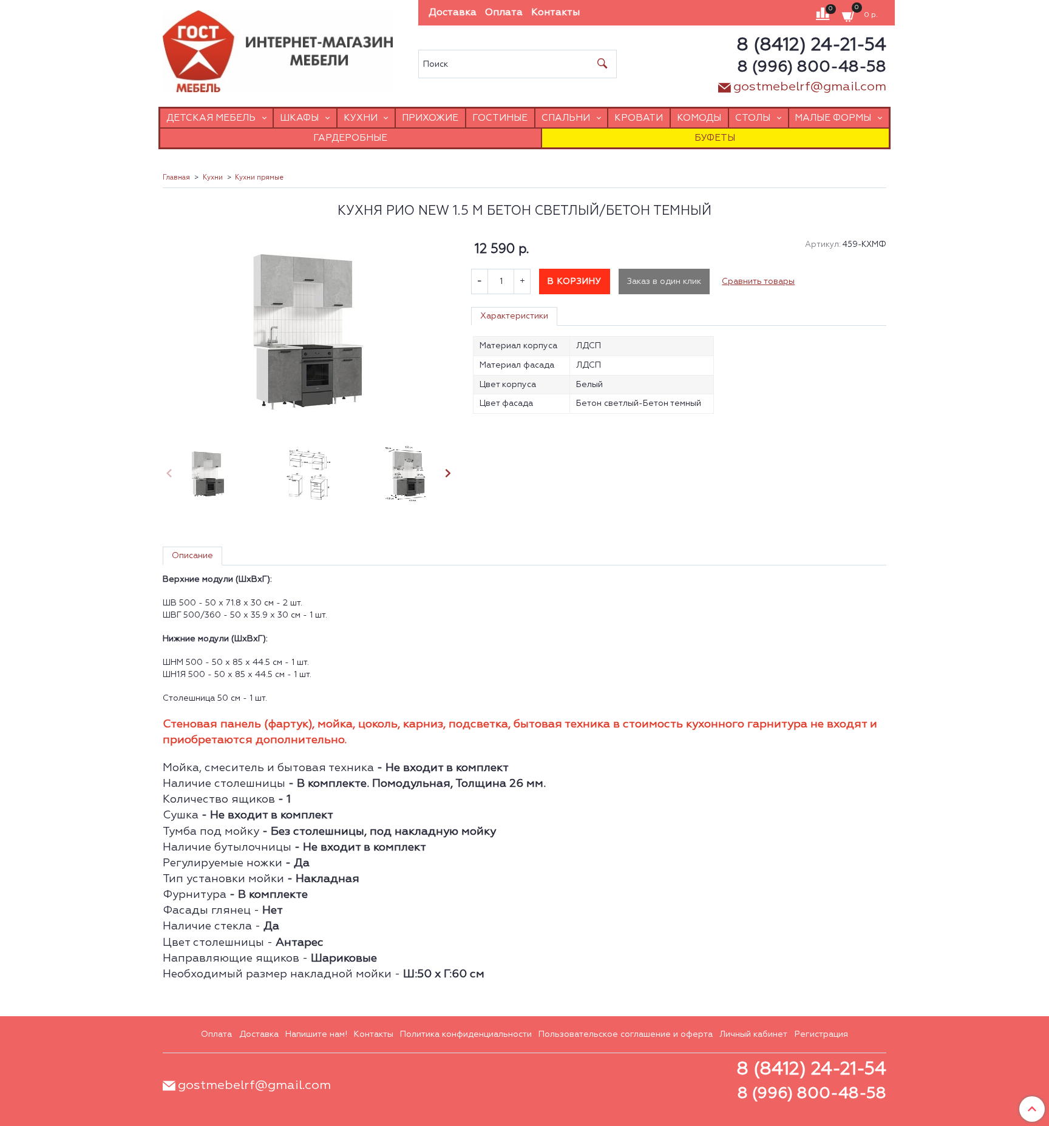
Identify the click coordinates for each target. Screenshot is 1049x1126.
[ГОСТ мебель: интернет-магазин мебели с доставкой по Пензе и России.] (278, 48)
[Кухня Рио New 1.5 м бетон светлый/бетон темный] (308, 332)
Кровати (638, 118)
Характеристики (514, 316)
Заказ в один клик (664, 281)
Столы (752, 118)
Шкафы (299, 118)
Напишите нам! (316, 1034)
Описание (192, 555)
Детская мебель (211, 118)
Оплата (504, 13)
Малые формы (833, 118)
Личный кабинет (753, 1034)
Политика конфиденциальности (466, 1034)
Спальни (565, 118)
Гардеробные (350, 138)
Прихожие (430, 118)
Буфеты (714, 138)
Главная (176, 177)
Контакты (555, 13)
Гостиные (500, 118)
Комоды (699, 118)
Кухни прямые (259, 177)
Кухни (361, 118)
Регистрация (821, 1034)
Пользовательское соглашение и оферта (625, 1034)
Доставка (453, 13)
